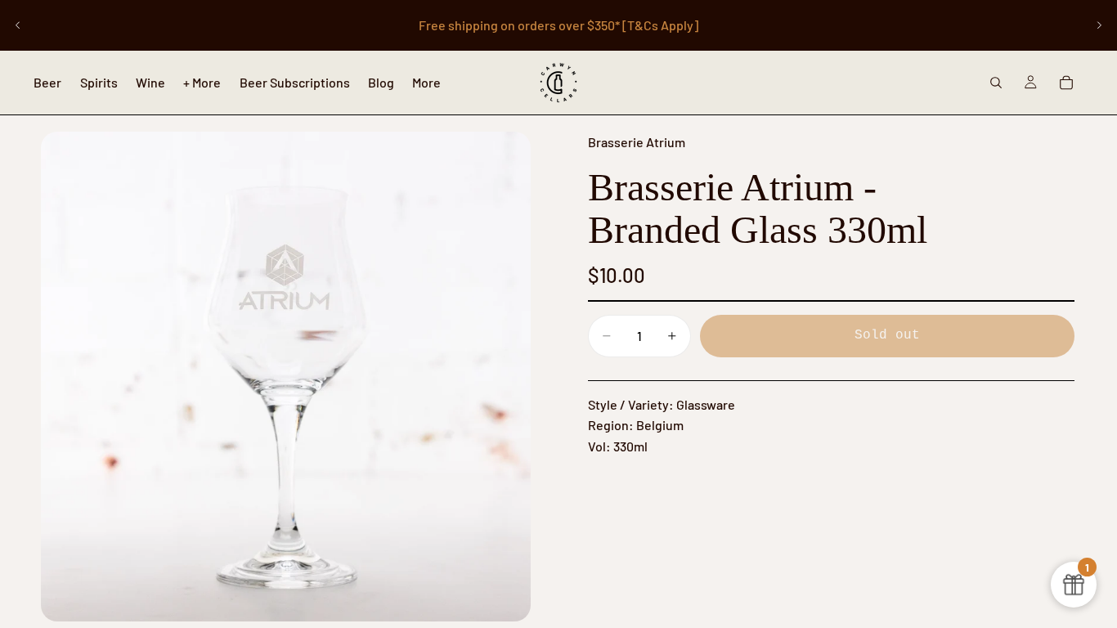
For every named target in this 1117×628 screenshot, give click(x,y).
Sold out (887, 335)
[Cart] (1066, 83)
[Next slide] (1099, 25)
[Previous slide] (18, 25)
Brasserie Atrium (636, 142)
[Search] (996, 83)
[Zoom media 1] (286, 376)
